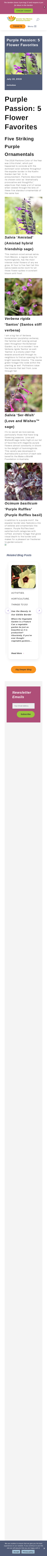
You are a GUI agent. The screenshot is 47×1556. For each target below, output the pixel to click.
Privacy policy (28, 1552)
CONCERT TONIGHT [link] (23, 10)
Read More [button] (16, 653)
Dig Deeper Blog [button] (23, 669)
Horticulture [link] (11, 85)
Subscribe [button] (26, 714)
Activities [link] (17, 593)
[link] (19, 18)
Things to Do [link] (19, 604)
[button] (39, 610)
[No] (44, 1548)
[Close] (44, 7)
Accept (16, 1552)
